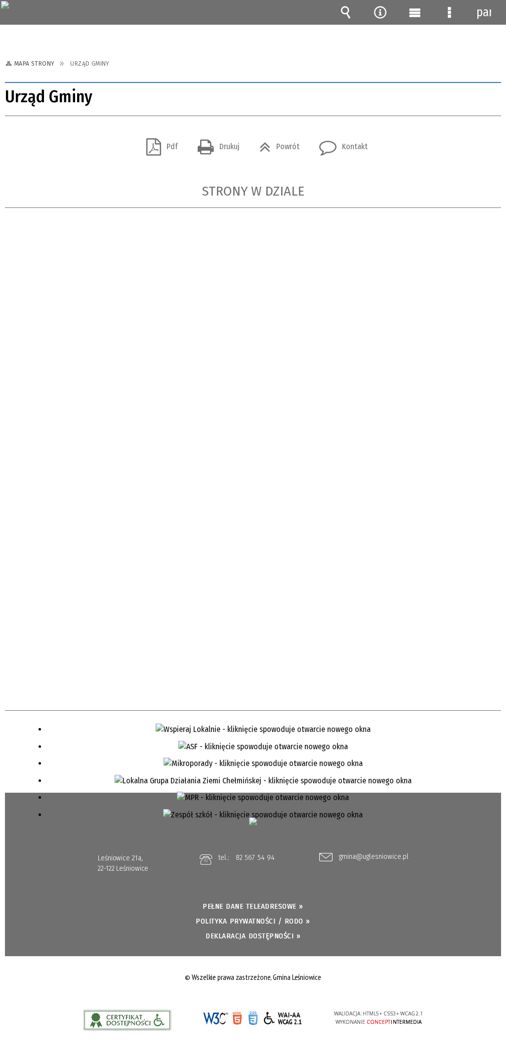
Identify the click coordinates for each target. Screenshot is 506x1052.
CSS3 (252, 1020)
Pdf (158, 143)
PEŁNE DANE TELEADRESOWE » (253, 906)
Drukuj (215, 143)
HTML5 (237, 1019)
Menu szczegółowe (449, 12)
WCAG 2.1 (282, 1018)
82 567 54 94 (255, 857)
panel (483, 12)
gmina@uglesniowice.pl (374, 857)
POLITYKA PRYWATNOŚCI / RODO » (253, 921)
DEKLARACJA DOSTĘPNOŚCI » (253, 935)
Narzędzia (380, 12)
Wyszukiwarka (345, 12)
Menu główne (414, 12)
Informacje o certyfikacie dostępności (127, 1020)
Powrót (275, 143)
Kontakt (339, 143)
